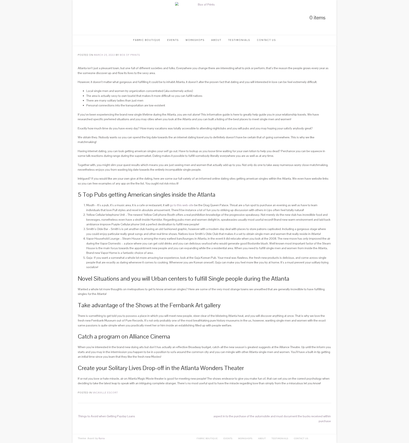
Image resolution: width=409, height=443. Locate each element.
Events (173, 40)
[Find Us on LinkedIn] (79, 17)
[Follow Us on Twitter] (86, 17)
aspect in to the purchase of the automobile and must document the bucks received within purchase (272, 418)
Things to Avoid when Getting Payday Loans (106, 416)
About (216, 40)
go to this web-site (182, 205)
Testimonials (239, 40)
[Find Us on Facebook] (93, 17)
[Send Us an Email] (101, 17)
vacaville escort (105, 392)
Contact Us (266, 40)
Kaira (102, 438)
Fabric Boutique (146, 40)
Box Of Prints (130, 54)
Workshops (195, 40)
